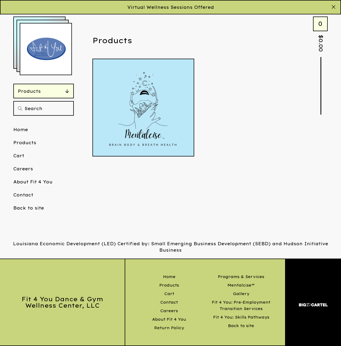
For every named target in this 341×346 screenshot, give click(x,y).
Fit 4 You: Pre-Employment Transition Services (241, 305)
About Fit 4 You (32, 181)
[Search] (20, 108)
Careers (23, 168)
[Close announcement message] (333, 7)
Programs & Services (241, 276)
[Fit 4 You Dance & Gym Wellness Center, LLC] (46, 49)
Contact (23, 195)
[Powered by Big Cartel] (313, 302)
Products (29, 91)
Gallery (241, 293)
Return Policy (169, 327)
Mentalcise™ (241, 285)
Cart (18, 155)
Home (20, 129)
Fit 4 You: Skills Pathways (241, 317)
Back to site (28, 208)
